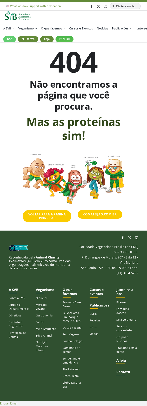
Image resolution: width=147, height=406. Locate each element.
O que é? (41, 298)
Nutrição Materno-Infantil (42, 346)
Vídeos (94, 334)
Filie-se (121, 302)
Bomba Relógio (72, 341)
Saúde (40, 322)
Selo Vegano (71, 334)
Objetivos (15, 315)
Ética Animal (44, 335)
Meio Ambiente (46, 329)
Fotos (93, 327)
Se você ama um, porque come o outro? (72, 317)
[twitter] (98, 6)
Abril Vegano (71, 369)
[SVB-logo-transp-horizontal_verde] (17, 12)
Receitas (95, 320)
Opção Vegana (72, 327)
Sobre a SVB (17, 298)
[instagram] (105, 6)
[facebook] (91, 6)
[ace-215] (18, 246)
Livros (93, 314)
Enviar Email (9, 403)
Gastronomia (44, 315)
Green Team (71, 376)
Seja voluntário (126, 319)
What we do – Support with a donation (35, 6)
